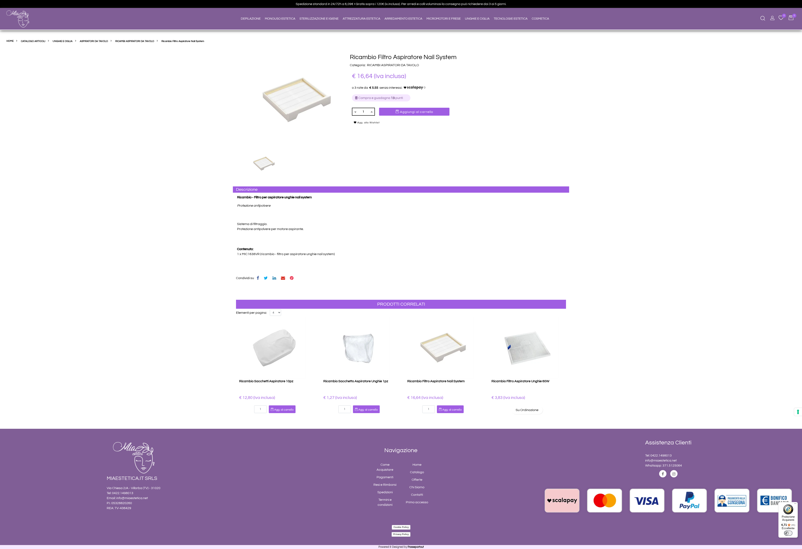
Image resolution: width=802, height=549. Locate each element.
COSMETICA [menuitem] (540, 18)
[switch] (788, 533)
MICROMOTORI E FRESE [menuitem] (443, 18)
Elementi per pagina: (251, 312)
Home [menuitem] (416, 464)
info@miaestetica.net (132, 498)
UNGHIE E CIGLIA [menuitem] (477, 18)
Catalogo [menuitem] (417, 472)
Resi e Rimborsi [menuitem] (384, 484)
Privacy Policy (401, 534)
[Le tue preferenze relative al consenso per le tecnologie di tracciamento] (798, 412)
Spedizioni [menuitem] (385, 492)
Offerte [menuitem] (417, 479)
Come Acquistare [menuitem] (385, 467)
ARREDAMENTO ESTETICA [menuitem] (403, 18)
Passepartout (416, 546)
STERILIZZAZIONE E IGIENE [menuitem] (319, 18)
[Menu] (795, 504)
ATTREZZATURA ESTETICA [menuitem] (361, 18)
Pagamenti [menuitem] (385, 477)
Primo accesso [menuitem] (417, 502)
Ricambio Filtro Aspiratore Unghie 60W (520, 381)
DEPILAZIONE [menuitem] (251, 18)
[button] (297, 100)
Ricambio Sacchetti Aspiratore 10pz (266, 381)
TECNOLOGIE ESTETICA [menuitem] (511, 18)
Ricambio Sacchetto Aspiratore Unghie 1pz (355, 381)
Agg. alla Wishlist (368, 122)
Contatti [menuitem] (417, 494)
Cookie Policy (401, 527)
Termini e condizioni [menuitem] (385, 502)
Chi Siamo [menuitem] (416, 487)
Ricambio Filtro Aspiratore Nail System (436, 381)
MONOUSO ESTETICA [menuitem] (280, 18)
